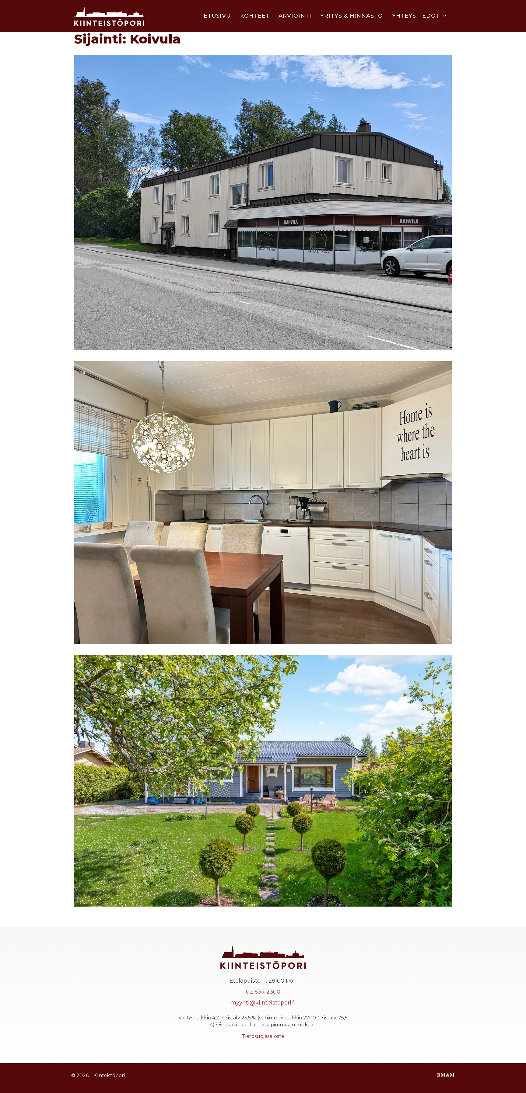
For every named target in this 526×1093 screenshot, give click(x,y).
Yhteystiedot (416, 15)
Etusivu (217, 15)
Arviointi (295, 15)
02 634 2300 (263, 991)
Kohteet (254, 15)
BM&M (446, 1074)
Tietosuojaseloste (263, 1036)
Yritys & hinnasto (351, 15)
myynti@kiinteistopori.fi (263, 1002)
